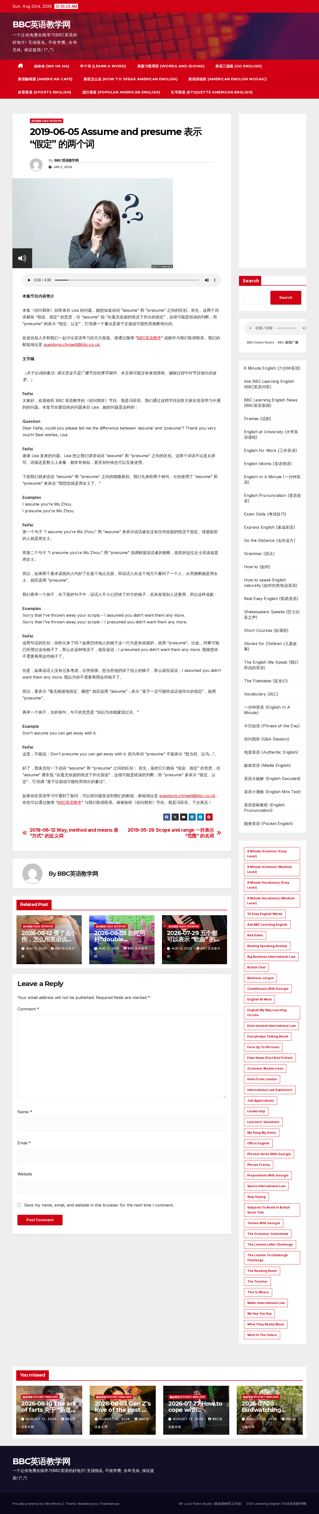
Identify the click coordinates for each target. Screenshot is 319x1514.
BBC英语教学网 (41, 24)
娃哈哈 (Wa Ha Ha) (51, 66)
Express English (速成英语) (269, 527)
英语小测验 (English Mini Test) (272, 791)
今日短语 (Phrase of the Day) (272, 725)
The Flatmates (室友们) (266, 680)
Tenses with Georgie (263, 1223)
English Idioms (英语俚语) (268, 463)
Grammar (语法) (259, 553)
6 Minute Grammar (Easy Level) (267, 853)
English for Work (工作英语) (270, 450)
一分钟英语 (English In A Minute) (267, 710)
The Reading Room (262, 1271)
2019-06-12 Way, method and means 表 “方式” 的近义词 (74, 833)
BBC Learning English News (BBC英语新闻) (271, 402)
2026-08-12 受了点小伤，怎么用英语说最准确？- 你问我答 (48, 939)
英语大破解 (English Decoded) (272, 778)
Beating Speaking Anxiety (267, 946)
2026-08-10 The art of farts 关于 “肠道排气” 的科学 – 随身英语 (49, 1410)
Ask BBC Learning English (267, 924)
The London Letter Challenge (270, 1244)
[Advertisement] (273, 190)
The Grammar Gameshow (267, 1234)
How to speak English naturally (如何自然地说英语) (271, 582)
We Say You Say (259, 1313)
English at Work (259, 999)
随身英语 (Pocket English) (268, 823)
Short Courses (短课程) (266, 630)
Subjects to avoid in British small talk (268, 1210)
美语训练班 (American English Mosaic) (227, 79)
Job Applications (260, 1100)
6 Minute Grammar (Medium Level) (269, 869)
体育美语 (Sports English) (44, 92)
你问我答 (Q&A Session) (46, 120)
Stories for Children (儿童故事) (270, 646)
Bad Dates (255, 935)
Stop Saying (256, 1197)
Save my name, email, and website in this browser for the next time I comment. (99, 1205)
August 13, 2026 (42, 1419)
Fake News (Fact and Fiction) (270, 1058)
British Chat (256, 967)
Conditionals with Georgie (268, 989)
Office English (258, 1143)
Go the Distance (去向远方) (269, 540)
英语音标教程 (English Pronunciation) (264, 807)
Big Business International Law (271, 956)
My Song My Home (261, 1132)
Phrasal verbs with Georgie (269, 1154)
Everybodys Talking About (267, 1036)
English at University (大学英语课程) (271, 434)
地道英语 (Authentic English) (271, 752)
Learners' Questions (263, 1122)
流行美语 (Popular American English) (121, 92)
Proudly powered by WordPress (37, 1504)
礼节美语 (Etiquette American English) (212, 92)
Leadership (256, 1111)
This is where (258, 1292)
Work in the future (262, 1335)
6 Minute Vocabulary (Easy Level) (268, 885)
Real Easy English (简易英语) (271, 598)
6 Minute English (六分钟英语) (272, 368)
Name (24, 1111)
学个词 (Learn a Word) (103, 66)
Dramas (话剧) (257, 418)
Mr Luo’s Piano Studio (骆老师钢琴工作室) (210, 1504)
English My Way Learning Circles (267, 1012)
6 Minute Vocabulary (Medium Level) (271, 900)
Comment (28, 1008)
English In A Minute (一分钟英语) (272, 479)
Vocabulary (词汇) (261, 694)
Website (24, 1173)
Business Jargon (260, 978)
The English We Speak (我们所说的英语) (271, 665)
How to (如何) (257, 566)
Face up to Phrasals (263, 1047)
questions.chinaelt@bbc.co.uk (72, 344)
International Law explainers (269, 1090)
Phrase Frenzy (258, 1165)
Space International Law (266, 1186)
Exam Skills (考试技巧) (265, 514)
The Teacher (257, 1281)
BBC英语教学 (149, 337)
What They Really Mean (265, 1324)
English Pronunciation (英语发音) (272, 498)
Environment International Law (271, 1026)
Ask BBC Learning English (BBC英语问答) (269, 384)
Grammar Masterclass (265, 1068)
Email (24, 1142)
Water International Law (266, 1303)
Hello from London (262, 1079)
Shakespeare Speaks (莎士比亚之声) (272, 614)
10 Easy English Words (264, 914)
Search (251, 281)
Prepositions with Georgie (268, 1175)
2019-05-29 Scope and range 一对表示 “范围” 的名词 (171, 833)
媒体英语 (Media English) (267, 765)
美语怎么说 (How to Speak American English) (130, 79)
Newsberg (86, 1504)
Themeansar (109, 1504)
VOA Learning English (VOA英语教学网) (276, 1504)
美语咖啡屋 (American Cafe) (45, 79)
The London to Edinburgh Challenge (267, 1257)
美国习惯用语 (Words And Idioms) (171, 66)
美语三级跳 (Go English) (238, 66)
